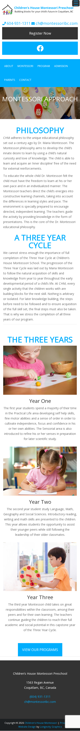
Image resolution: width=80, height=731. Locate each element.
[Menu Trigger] (76, 3)
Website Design (27, 723)
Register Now (40, 33)
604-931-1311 (19, 23)
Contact (25, 77)
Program (44, 65)
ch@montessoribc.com (57, 23)
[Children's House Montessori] (40, 15)
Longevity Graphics (51, 723)
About (8, 65)
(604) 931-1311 (40, 693)
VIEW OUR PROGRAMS (40, 646)
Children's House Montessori (41, 719)
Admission (61, 65)
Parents (9, 77)
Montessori (25, 65)
